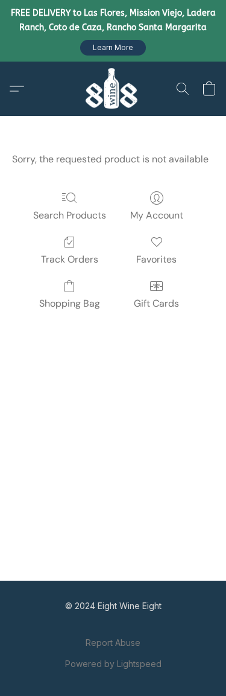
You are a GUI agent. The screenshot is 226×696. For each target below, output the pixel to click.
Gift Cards (156, 303)
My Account (156, 215)
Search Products (69, 215)
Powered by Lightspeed (113, 664)
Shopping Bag (69, 303)
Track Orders (69, 259)
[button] (113, 48)
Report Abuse (113, 642)
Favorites (156, 259)
